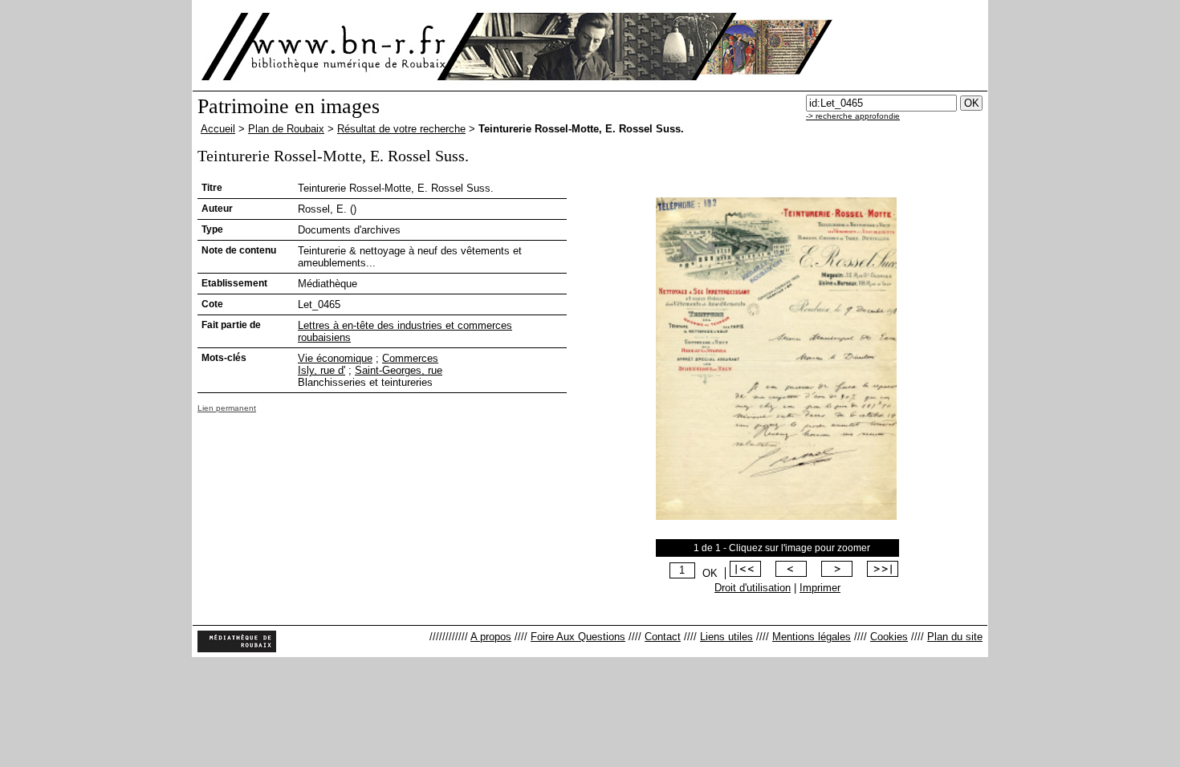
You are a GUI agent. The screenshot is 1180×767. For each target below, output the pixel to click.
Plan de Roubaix (286, 129)
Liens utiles (726, 637)
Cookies (889, 637)
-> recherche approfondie (853, 116)
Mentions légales (811, 637)
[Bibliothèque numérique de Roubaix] (324, 46)
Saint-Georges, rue (398, 370)
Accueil (218, 129)
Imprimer (820, 588)
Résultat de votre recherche (401, 129)
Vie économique (335, 358)
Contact (663, 637)
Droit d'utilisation (752, 588)
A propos (490, 637)
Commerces (410, 358)
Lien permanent (226, 408)
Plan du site (955, 637)
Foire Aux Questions (578, 637)
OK (710, 573)
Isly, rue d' (321, 370)
